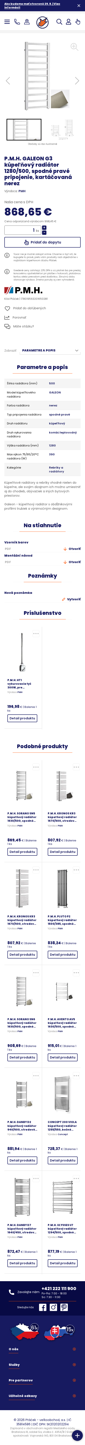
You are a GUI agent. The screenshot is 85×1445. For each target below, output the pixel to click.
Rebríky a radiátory (56, 470)
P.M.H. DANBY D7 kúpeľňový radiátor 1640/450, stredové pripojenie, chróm (21, 1228)
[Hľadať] (59, 22)
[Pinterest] (64, 1307)
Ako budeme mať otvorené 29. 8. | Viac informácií (32, 5)
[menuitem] (24, 129)
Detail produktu (22, 718)
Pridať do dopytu (45, 242)
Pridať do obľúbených (29, 308)
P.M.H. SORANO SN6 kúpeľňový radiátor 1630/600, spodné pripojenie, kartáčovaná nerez (21, 1022)
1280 (52, 446)
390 (52, 454)
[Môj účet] (69, 22)
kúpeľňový (57, 423)
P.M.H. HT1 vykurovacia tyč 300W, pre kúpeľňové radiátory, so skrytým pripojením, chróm (21, 683)
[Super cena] (36, 633)
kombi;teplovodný (63, 433)
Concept (63, 1134)
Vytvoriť (73, 599)
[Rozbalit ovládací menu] (77, 1435)
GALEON (55, 393)
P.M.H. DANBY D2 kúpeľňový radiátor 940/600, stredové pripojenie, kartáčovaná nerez (21, 1125)
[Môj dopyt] (78, 22)
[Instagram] (54, 1307)
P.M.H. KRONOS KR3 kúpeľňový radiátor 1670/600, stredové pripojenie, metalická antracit (62, 817)
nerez (53, 406)
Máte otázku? (23, 326)
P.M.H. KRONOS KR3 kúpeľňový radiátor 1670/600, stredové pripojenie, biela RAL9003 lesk (21, 920)
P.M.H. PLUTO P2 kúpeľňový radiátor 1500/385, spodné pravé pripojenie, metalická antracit (62, 920)
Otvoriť (74, 549)
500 (52, 383)
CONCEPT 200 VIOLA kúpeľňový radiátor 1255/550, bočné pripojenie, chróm (62, 1125)
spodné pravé (59, 415)
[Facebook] (44, 1307)
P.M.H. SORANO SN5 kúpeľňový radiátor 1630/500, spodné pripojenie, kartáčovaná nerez (21, 817)
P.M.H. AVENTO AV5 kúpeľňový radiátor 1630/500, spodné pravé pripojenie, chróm (62, 1022)
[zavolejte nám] (18, 22)
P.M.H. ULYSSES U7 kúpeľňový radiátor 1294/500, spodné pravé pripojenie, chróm (62, 1228)
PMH (22, 191)
